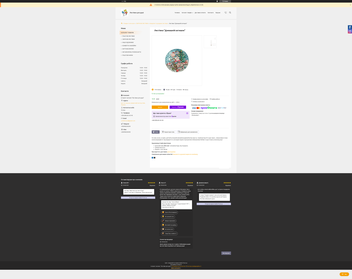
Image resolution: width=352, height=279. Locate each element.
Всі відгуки (226, 253)
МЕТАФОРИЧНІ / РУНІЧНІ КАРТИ (131, 52)
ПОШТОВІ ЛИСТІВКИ (128, 36)
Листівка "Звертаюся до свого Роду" (134, 190)
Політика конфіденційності (194, 266)
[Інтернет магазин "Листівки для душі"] (124, 12)
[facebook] (152, 158)
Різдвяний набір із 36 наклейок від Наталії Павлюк (213, 196)
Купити (160, 107)
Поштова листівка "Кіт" (168, 207)
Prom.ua (185, 263)
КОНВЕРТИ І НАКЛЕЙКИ (129, 45)
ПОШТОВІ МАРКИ (127, 55)
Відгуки (218, 12)
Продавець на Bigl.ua (176, 264)
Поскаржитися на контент (179, 266)
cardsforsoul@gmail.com (128, 120)
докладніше (171, 152)
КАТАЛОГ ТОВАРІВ (127, 32)
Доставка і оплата (200, 12)
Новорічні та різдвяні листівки (159, 23)
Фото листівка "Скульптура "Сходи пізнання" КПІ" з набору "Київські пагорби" (175, 204)
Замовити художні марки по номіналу (185, 154)
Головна (177, 12)
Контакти (210, 12)
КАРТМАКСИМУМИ (128, 49)
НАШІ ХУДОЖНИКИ (128, 42)
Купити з (174, 107)
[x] (154, 158)
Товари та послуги (129, 23)
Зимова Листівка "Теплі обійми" (170, 201)
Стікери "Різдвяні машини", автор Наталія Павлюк (213, 195)
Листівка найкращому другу (207, 198)
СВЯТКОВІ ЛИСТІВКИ (142, 23)
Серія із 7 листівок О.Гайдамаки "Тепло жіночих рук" (138, 192)
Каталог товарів (187, 12)
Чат (346, 274)
